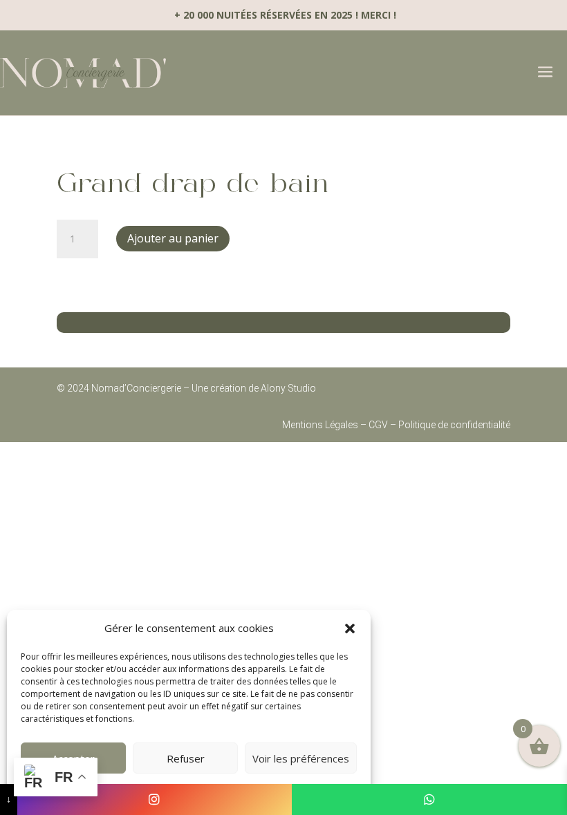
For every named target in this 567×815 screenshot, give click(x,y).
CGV (378, 424)
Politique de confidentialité (454, 424)
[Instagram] (154, 799)
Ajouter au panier (173, 238)
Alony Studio (287, 388)
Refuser (186, 758)
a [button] (545, 72)
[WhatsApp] (429, 799)
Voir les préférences (300, 758)
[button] (350, 628)
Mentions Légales (320, 424)
